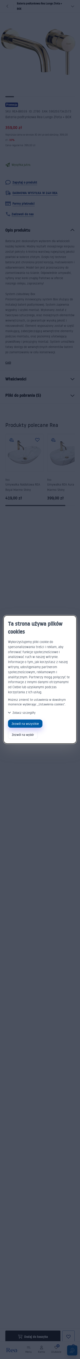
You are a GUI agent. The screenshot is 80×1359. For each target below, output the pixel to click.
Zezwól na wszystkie (25, 724)
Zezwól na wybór (23, 735)
